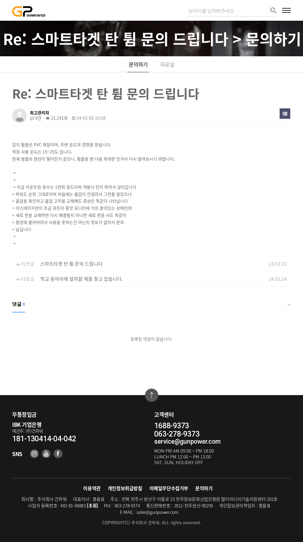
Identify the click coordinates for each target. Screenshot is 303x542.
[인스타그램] (34, 453)
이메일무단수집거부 (168, 488)
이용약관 (91, 488)
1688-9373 (171, 426)
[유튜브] (46, 453)
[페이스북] (58, 453)
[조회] (92, 505)
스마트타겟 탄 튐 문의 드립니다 (71, 263)
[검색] (271, 11)
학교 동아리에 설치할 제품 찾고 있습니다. (81, 278)
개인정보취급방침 (125, 488)
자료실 (167, 64)
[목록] (285, 113)
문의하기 (138, 64)
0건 (37, 118)
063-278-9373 (176, 434)
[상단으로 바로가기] (151, 395)
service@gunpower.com (187, 441)
